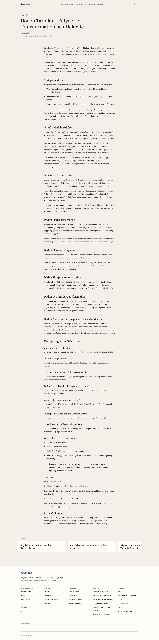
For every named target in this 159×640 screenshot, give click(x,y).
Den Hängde (73, 455)
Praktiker (79, 4)
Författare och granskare (127, 595)
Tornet (100, 455)
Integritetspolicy (124, 603)
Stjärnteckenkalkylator (101, 603)
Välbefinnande (89, 4)
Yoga (47, 591)
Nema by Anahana (66, 4)
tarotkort (63, 442)
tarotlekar (62, 446)
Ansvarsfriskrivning (125, 611)
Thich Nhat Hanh (65, 470)
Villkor (120, 607)
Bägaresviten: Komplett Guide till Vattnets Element (137, 547)
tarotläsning (74, 62)
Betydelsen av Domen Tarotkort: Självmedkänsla (36, 547)
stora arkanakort (77, 51)
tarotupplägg (80, 451)
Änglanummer (26, 591)
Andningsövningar (51, 599)
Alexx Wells (26, 33)
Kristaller (24, 607)
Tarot (28, 15)
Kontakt (120, 599)
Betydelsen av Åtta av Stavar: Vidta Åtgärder (88, 547)
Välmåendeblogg (75, 603)
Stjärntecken (25, 599)
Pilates (47, 603)
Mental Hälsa (74, 591)
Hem (22, 15)
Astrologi (24, 595)
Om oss (120, 591)
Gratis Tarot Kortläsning (102, 614)
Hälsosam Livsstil (75, 599)
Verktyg (100, 4)
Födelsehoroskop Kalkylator (103, 599)
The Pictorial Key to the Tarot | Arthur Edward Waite (65, 498)
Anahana (25, 4)
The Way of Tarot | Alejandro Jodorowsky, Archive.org (66, 486)
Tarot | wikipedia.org (52, 481)
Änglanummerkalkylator (102, 591)
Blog (22, 611)
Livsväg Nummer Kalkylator (103, 595)
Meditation (49, 595)
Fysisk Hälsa (73, 595)
